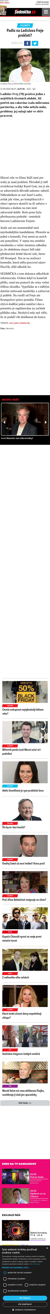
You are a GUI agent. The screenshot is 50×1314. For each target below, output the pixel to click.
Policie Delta (37, 1175)
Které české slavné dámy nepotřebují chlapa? (22, 1015)
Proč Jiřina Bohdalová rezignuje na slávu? (24, 899)
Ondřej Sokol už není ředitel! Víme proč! (23, 863)
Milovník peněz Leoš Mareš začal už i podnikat (21, 751)
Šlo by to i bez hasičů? (13, 827)
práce (16, 323)
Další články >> (25, 1103)
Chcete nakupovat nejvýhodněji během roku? (23, 711)
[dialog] (25, 1279)
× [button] (47, 1248)
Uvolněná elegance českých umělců (21, 1054)
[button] (25, 1267)
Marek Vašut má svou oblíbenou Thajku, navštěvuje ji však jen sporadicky (23, 1092)
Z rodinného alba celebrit (15, 977)
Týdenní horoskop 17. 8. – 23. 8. (38, 1234)
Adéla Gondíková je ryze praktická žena (23, 790)
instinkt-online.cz (38, 1239)
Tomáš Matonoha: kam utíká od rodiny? (17, 438)
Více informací (34, 1264)
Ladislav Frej (25, 323)
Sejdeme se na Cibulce (38, 1194)
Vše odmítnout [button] (25, 1304)
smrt (11, 323)
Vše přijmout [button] (25, 1298)
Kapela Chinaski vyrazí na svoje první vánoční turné (22, 938)
